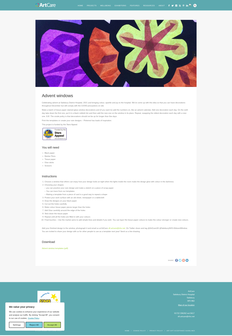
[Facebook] (169, 5)
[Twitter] (172, 5)
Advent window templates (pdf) (55, 248)
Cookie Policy (33, 318)
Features (134, 6)
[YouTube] (180, 5)
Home (80, 6)
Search (195, 5)
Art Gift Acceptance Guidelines (181, 330)
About (162, 6)
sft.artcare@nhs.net (116, 228)
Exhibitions (120, 6)
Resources (149, 6)
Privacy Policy (156, 330)
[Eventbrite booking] (190, 5)
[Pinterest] (183, 5)
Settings (17, 325)
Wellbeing (105, 6)
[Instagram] (176, 5)
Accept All (52, 325)
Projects (92, 6)
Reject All (34, 325)
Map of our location (186, 305)
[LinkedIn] (187, 5)
